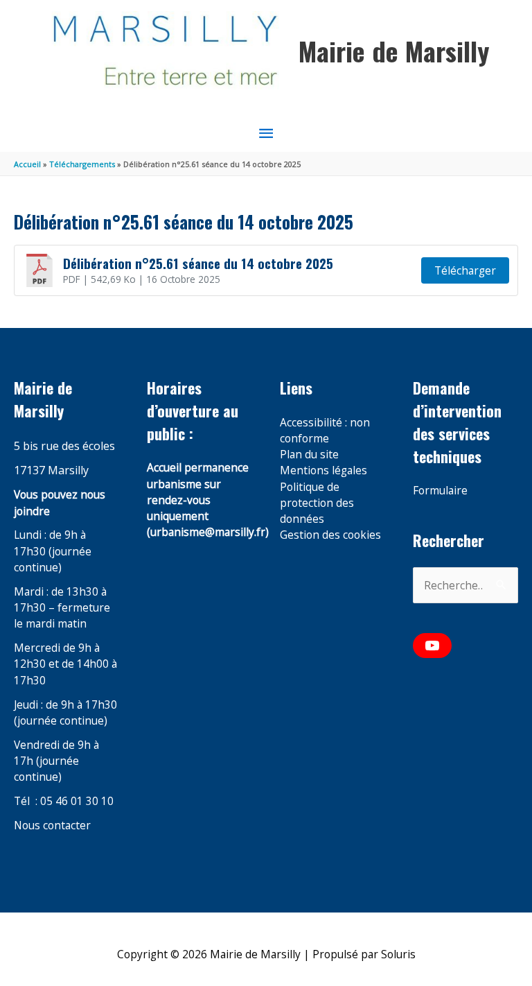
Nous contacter (52, 825)
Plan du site (309, 454)
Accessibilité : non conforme (325, 430)
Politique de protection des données (317, 503)
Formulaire (440, 490)
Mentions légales (323, 470)
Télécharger (465, 270)
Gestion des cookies (330, 534)
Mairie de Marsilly (394, 50)
